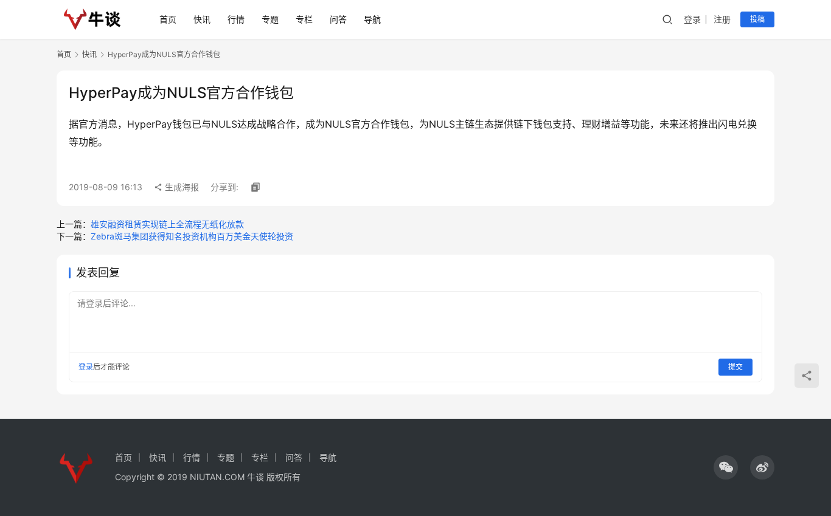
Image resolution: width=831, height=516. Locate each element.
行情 (236, 19)
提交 (735, 366)
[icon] (726, 467)
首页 (167, 19)
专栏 (304, 19)
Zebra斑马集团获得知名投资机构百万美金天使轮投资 (192, 236)
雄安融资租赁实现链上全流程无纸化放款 (167, 224)
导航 (372, 19)
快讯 (201, 19)
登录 (692, 19)
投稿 (757, 19)
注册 (722, 19)
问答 (338, 19)
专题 (270, 19)
